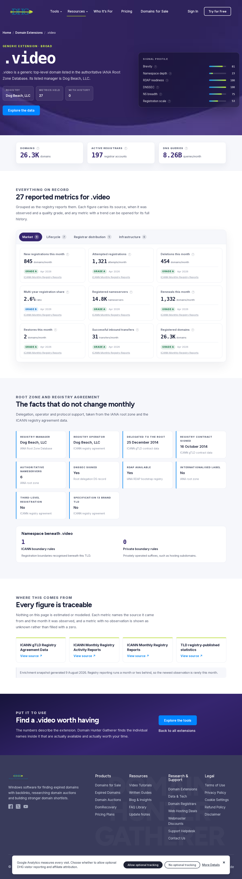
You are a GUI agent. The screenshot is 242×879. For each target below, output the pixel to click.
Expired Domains (107, 793)
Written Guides (140, 793)
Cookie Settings (217, 800)
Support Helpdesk (181, 831)
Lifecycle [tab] (56, 237)
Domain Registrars (182, 804)
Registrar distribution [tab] (92, 237)
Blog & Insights (140, 800)
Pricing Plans (105, 814)
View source (31, 656)
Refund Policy (215, 807)
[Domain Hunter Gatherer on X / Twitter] (18, 807)
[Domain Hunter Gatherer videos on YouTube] (25, 807)
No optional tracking (182, 864)
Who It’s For (103, 11)
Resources (76, 11)
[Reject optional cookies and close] (224, 860)
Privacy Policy (215, 793)
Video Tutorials (140, 785)
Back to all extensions (177, 731)
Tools (54, 11)
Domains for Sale (154, 11)
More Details (211, 865)
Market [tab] (29, 237)
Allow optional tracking (143, 864)
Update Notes (139, 814)
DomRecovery (106, 807)
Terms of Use (215, 785)
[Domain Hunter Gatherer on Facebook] (10, 807)
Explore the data (21, 110)
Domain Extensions (29, 32)
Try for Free (217, 11)
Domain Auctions (108, 800)
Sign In (193, 11)
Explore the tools (177, 720)
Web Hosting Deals (182, 811)
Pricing (126, 11)
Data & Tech (177, 796)
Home (7, 32)
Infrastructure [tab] (132, 237)
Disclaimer (213, 814)
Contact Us (176, 838)
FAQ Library (138, 807)
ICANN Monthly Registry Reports (43, 277)
